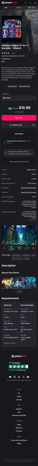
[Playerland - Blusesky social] (28, 377)
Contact (19, 431)
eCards (19, 400)
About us (19, 428)
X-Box (19, 396)
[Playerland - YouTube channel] (10, 377)
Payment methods (19, 415)
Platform (5, 94)
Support (19, 409)
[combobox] (19, 98)
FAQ (19, 412)
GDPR (19, 443)
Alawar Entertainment (28, 188)
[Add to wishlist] (33, 125)
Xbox (19, 7)
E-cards (32, 7)
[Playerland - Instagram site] (15, 377)
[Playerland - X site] (23, 377)
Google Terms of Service (24, 461)
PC (7, 7)
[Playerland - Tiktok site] (19, 377)
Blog (19, 425)
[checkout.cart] (30, 3)
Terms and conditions (19, 440)
